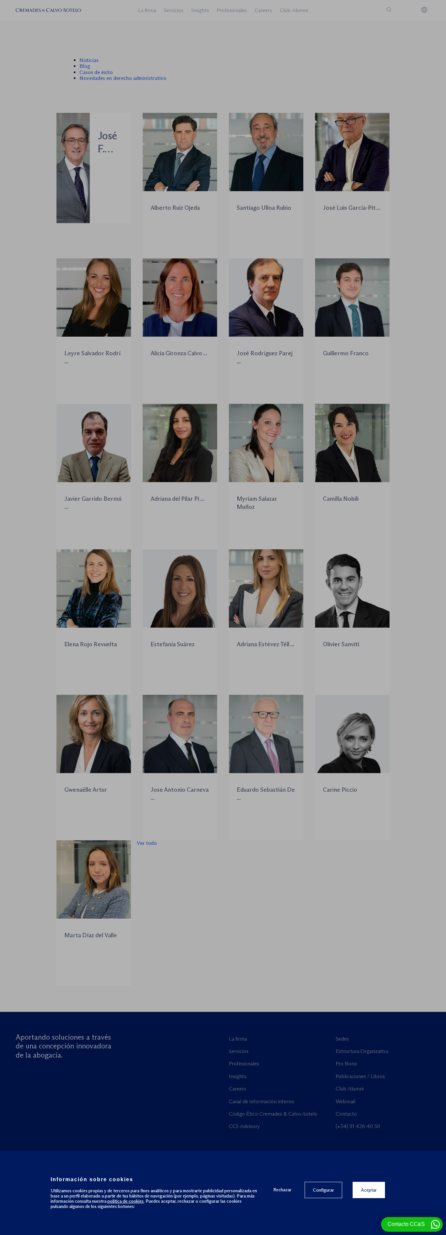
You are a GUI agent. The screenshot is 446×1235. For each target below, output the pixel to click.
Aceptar (369, 1190)
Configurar (323, 1190)
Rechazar (282, 1189)
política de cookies (125, 1201)
